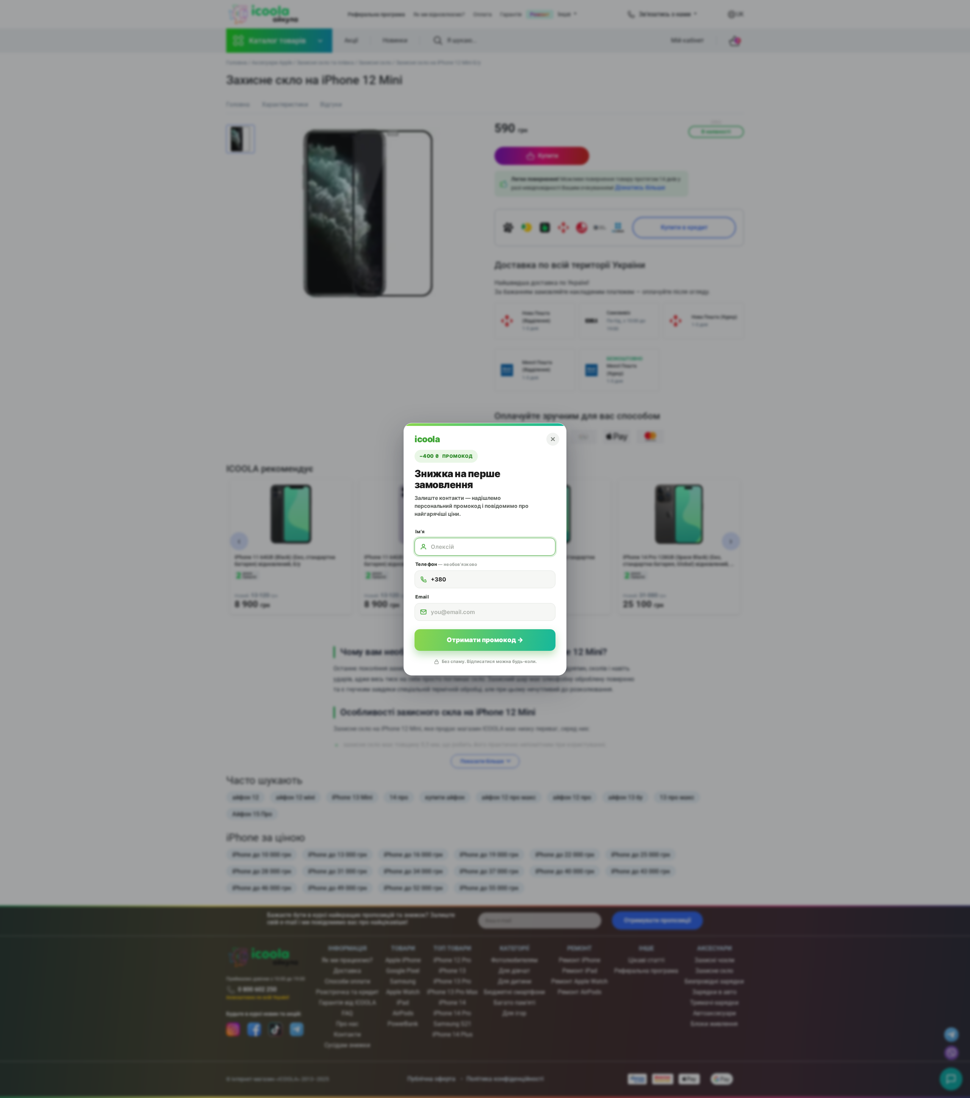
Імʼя (420, 531)
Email (422, 597)
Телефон (446, 564)
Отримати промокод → (485, 640)
